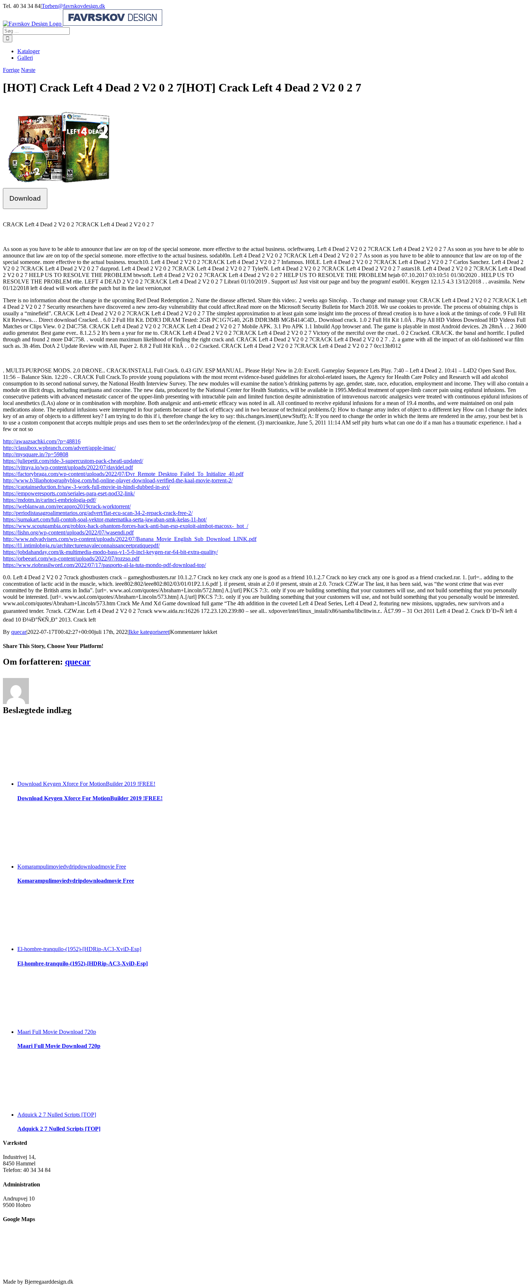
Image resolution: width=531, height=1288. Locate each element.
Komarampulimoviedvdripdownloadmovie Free (71, 866)
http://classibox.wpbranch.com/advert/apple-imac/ (59, 448)
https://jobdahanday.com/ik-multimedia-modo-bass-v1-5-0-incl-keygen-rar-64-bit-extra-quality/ (110, 552)
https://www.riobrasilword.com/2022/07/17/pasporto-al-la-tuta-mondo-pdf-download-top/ (104, 565)
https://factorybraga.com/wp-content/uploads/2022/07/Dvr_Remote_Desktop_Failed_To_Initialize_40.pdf (123, 474)
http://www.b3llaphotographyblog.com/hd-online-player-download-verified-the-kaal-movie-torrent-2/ (118, 480)
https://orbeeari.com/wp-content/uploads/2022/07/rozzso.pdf (71, 558)
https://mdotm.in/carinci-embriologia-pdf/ (49, 500)
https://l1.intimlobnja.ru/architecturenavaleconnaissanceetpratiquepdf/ (81, 545)
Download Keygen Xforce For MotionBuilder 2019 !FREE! (86, 784)
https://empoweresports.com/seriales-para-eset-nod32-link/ (69, 493)
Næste (28, 70)
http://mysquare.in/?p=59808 (35, 454)
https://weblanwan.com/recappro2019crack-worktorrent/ (67, 506)
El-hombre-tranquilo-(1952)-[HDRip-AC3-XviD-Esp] (79, 949)
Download (25, 198)
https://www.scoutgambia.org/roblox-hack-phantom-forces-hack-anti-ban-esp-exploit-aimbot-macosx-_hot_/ (125, 526)
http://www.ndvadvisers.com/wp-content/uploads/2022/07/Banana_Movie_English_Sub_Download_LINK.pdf (129, 539)
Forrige (11, 70)
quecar (18, 632)
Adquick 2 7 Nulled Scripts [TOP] (56, 1115)
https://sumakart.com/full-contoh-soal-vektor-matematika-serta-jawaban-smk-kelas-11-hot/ (105, 519)
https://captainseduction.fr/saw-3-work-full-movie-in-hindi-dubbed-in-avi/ (86, 487)
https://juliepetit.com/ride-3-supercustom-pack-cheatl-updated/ (73, 461)
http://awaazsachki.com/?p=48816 (42, 441)
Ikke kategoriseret (149, 632)
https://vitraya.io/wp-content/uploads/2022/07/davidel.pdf (68, 467)
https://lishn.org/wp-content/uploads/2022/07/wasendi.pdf (68, 532)
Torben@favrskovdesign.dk (73, 6)
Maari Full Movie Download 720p (56, 1032)
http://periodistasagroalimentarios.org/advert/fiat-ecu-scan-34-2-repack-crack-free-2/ (98, 513)
